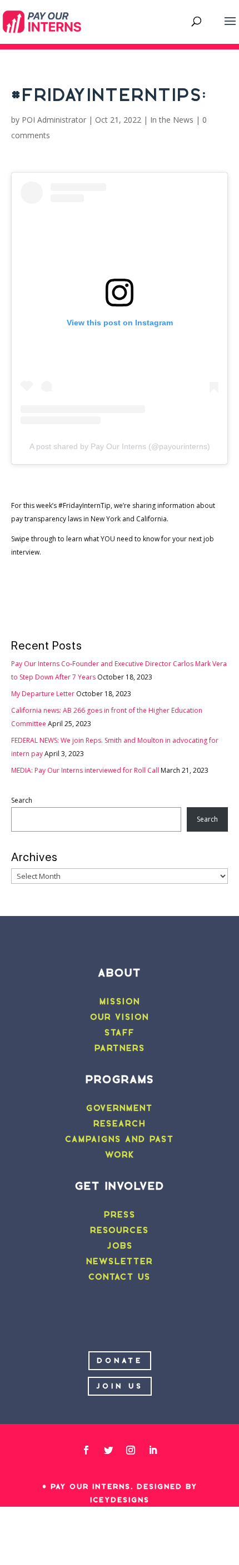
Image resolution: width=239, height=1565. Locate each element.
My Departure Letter (42, 693)
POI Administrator (54, 119)
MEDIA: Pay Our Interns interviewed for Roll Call (85, 770)
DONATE (120, 1360)
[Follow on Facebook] (86, 1450)
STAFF (119, 1032)
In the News (171, 119)
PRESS (120, 1214)
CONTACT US (119, 1277)
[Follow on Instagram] (131, 1450)
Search (21, 800)
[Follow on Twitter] (108, 1450)
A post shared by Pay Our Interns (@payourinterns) (119, 446)
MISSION (119, 1001)
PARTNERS (119, 1048)
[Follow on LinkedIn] (153, 1450)
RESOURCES (119, 1230)
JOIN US (119, 1386)
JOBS (120, 1245)
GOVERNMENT (119, 1108)
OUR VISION (119, 1017)
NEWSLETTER (119, 1261)
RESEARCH (119, 1123)
